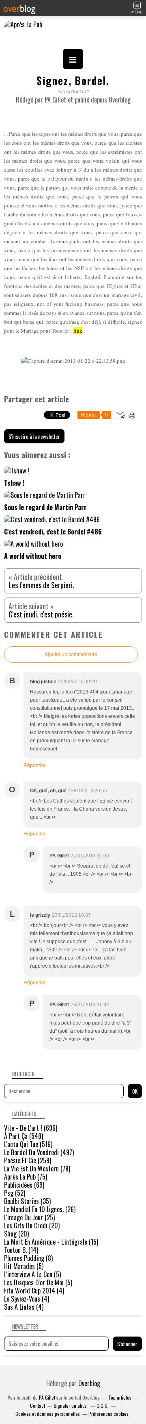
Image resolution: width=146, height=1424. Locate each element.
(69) (24, 1185)
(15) (51, 1242)
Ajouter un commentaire (71, 654)
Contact (37, 1405)
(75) (25, 1177)
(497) (39, 1152)
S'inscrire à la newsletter (34, 436)
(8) (28, 1258)
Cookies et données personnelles (47, 1413)
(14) (21, 1250)
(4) (34, 1290)
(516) (28, 1144)
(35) (27, 1201)
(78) (37, 1168)
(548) (23, 1136)
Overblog (89, 1383)
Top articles (119, 1397)
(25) (29, 1217)
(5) (23, 1266)
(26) (39, 1209)
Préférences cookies (108, 1413)
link (77, 330)
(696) (30, 1128)
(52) (14, 1193)
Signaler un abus (71, 1405)
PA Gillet (47, 1397)
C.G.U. (103, 1405)
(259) (27, 1160)
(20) (32, 1225)
